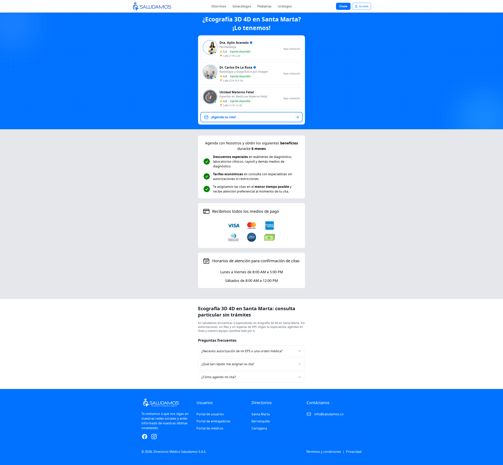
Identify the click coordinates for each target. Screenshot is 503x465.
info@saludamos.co (329, 414)
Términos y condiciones (323, 451)
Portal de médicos (209, 428)
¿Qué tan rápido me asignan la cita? (227, 364)
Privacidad (354, 451)
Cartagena (259, 428)
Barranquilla (261, 421)
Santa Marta (261, 414)
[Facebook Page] (144, 436)
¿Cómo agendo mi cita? (218, 377)
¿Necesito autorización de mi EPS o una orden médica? (242, 351)
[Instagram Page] (154, 436)
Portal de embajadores (213, 421)
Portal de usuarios (210, 414)
